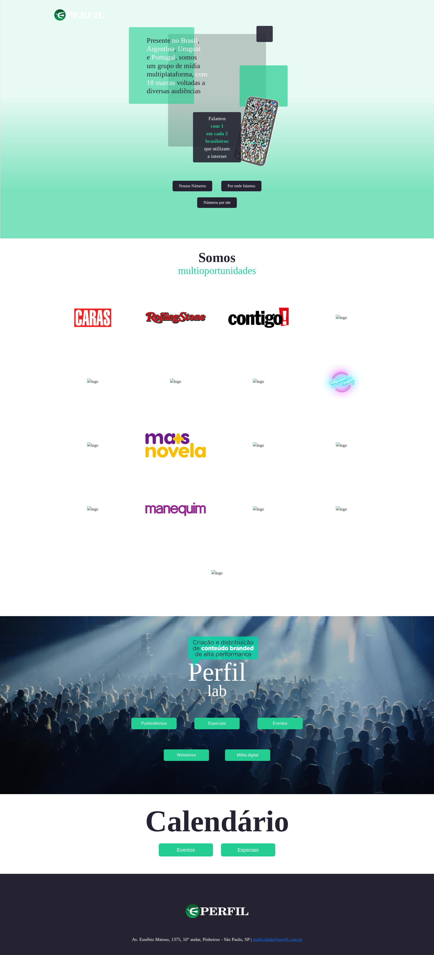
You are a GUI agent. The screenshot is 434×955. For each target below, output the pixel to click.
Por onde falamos (241, 186)
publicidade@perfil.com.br (277, 939)
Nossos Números (192, 186)
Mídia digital (247, 755)
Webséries (186, 755)
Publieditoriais (154, 723)
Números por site (217, 202)
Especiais (217, 723)
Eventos (280, 723)
